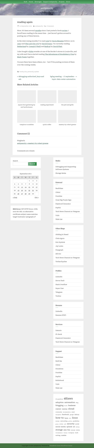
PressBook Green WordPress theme (61, 445)
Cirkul (58, 192)
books (22, 71)
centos (64, 409)
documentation (67, 412)
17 (36, 187)
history (77, 414)
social (77, 424)
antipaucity (47, 8)
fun (25, 71)
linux (75, 418)
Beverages (38, 2)
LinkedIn (59, 277)
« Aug (15, 197)
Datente (59, 330)
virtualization (59, 432)
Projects (61, 2)
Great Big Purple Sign (63, 200)
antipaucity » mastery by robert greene (32, 143)
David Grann (47, 44)
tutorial (73, 430)
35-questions (59, 399)
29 (29, 194)
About (68, 2)
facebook (65, 414)
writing (58, 435)
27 (22, 194)
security (70, 424)
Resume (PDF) (61, 315)
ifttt (70, 418)
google (72, 414)
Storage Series (61, 173)
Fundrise (59, 196)
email (73, 412)
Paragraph (59, 250)
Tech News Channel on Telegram (68, 211)
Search (15, 161)
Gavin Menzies (58, 41)
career (58, 409)
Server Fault (60, 280)
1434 (47, 41)
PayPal (58, 208)
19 (18, 190)
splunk (69, 427)
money (57, 421)
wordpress (71, 432)
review (64, 30)
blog (77, 402)
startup (77, 427)
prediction (76, 421)
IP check (59, 334)
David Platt (57, 46)
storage (59, 430)
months (38, 30)
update (36, 71)
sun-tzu (67, 430)
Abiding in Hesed (62, 234)
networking (63, 421)
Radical (47, 46)
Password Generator (63, 204)
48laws (68, 398)
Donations (59, 369)
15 (29, 187)
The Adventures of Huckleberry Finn (59, 54)
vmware (65, 432)
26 (18, 194)
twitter (78, 430)
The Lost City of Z (32, 44)
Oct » (37, 197)
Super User (60, 288)
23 (33, 190)
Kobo (31, 51)
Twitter (58, 296)
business (71, 405)
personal (30, 71)
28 (25, 194)
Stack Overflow (61, 284)
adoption (60, 402)
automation (69, 402)
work (76, 432)
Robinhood (60, 380)
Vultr (57, 215)
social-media (61, 427)
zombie (63, 435)
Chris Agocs (60, 238)
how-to (60, 418)
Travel (31, 2)
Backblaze (59, 188)
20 (22, 190)
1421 (19, 44)
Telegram (59, 292)
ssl (74, 427)
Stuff (25, 2)
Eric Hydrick (60, 242)
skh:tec (58, 254)
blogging (59, 405)
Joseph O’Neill (35, 46)
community (59, 412)
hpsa (66, 418)
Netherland (21, 46)
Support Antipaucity (50, 2)
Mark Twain (22, 57)
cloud (71, 409)
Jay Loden (59, 246)
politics (70, 421)
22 (29, 190)
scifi (65, 424)
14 (25, 187)
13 (22, 187)
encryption (58, 414)
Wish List (59, 219)
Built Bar (59, 361)
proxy (57, 424)
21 (25, 190)
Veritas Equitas (61, 261)
